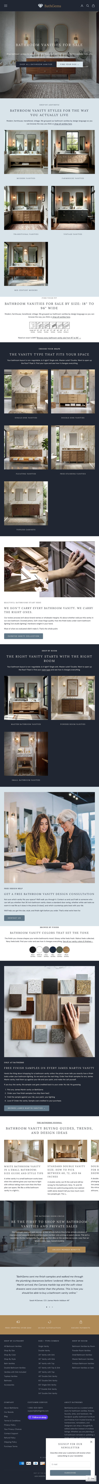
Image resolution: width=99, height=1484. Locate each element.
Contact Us (14, 918)
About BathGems (11, 1408)
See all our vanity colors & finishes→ (78, 941)
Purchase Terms (10, 1446)
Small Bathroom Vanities (82, 1355)
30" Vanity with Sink (46, 1359)
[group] (32, 327)
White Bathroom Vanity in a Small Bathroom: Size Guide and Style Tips (23, 1170)
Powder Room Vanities (81, 1350)
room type (46, 670)
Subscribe (70, 1473)
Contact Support (11, 1433)
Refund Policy (9, 1438)
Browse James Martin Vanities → (27, 1108)
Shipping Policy (10, 1442)
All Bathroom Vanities (13, 1346)
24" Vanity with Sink (46, 1355)
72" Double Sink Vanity (47, 1389)
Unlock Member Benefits (66, 1250)
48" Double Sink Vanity (47, 1376)
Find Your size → (69, 64)
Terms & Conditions (12, 1420)
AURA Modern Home (42, 1476)
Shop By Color (10, 1355)
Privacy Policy (10, 1425)
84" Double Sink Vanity (47, 1393)
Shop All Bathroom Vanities (36, 64)
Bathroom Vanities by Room (83, 1346)
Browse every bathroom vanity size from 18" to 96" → (59, 338)
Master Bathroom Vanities (82, 1359)
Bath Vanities (9, 1363)
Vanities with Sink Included (15, 1372)
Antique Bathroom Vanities (83, 1363)
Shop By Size (9, 1350)
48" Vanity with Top (46, 1372)
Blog (6, 1416)
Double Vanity (44, 1350)
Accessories (9, 1385)
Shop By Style (10, 1359)
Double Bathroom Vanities (15, 1368)
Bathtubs (8, 1380)
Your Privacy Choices (13, 1429)
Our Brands (9, 1412)
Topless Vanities (10, 1376)
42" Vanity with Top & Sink (49, 1368)
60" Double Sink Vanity (47, 1380)
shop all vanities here (63, 124)
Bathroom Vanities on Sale (83, 1368)
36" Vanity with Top (46, 1363)
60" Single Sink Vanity (47, 1385)
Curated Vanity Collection (23, 636)
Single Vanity (43, 1346)
